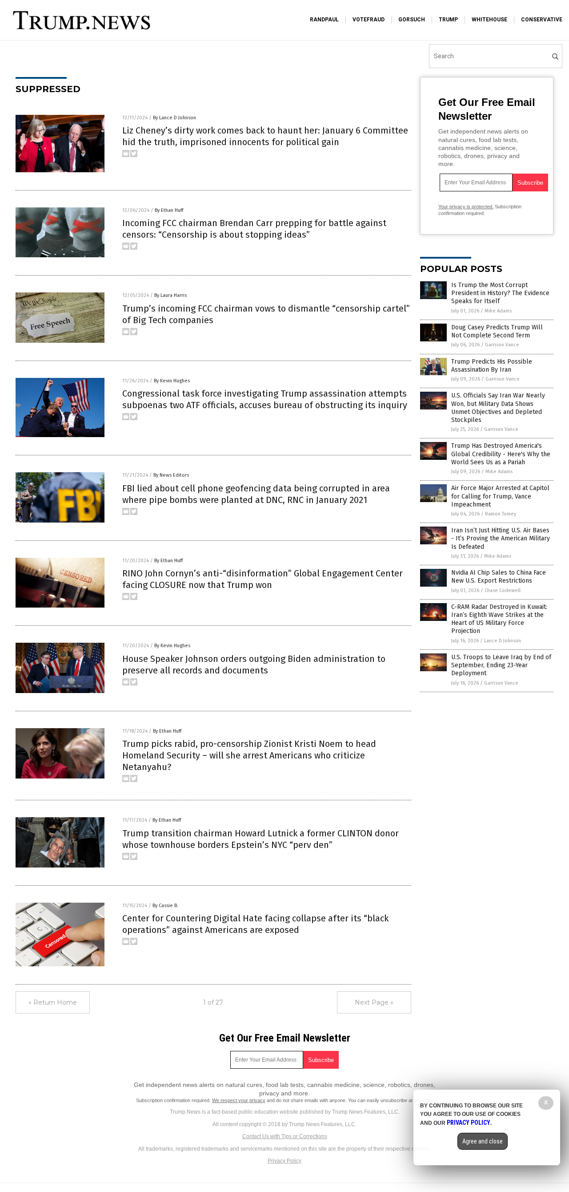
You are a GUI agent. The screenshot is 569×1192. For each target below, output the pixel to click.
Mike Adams (498, 311)
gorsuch (411, 19)
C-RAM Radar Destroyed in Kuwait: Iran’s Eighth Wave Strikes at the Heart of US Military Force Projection (499, 619)
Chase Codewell (503, 590)
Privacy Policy (284, 1161)
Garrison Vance (502, 345)
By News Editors (171, 475)
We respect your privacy (238, 1100)
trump (448, 19)
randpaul (324, 19)
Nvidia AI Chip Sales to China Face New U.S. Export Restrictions (498, 576)
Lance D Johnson (502, 641)
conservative (541, 19)
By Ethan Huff (169, 210)
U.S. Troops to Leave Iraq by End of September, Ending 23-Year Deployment (501, 665)
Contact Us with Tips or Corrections (284, 1136)
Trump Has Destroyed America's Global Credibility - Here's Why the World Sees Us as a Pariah (500, 454)
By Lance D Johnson (174, 118)
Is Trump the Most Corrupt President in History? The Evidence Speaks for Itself (500, 293)
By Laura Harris (170, 295)
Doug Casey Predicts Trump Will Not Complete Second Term (497, 331)
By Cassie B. (165, 905)
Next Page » (374, 1002)
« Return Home (52, 1002)
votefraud (369, 19)
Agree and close (482, 1141)
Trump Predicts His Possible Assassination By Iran (491, 365)
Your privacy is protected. (465, 206)
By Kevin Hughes (172, 381)
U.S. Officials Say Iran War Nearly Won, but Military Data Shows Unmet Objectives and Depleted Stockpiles (498, 408)
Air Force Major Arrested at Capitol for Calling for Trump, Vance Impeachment (500, 496)
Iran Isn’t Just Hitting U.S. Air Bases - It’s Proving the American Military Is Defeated (500, 538)
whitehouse (489, 19)
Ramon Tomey (500, 514)
